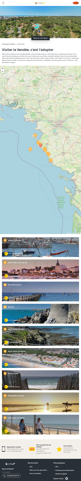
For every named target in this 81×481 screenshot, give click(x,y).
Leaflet (68, 233)
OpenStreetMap (73, 233)
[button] (51, 160)
